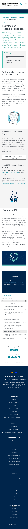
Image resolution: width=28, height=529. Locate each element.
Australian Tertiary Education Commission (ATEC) (14, 432)
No (16, 350)
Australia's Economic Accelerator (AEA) (13, 417)
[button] (25, 301)
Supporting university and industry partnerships (15, 322)
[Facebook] (9, 357)
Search (14, 440)
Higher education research (8, 338)
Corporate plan (14, 514)
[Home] (9, 3)
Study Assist (14, 405)
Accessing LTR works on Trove (13, 60)
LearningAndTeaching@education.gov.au (14, 282)
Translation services (14, 464)
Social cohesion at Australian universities (13, 316)
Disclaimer (14, 446)
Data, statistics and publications (11, 319)
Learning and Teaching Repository (12, 331)
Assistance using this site (14, 461)
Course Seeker (13, 426)
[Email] (19, 357)
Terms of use (14, 452)
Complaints (14, 482)
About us (14, 508)
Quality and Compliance (9, 309)
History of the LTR (10, 62)
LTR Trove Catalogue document (10, 172)
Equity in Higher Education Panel (11, 303)
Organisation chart (14, 517)
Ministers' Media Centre (13, 479)
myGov (13, 399)
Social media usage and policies (14, 485)
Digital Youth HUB (13, 408)
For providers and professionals (17, 17)
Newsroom (14, 476)
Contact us (14, 473)
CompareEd (13, 423)
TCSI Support (13, 411)
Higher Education (5, 17)
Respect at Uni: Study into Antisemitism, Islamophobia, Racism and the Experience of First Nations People (14, 327)
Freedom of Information (14, 455)
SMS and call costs (14, 458)
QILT (14, 420)
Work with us (14, 511)
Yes (12, 350)
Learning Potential (13, 414)
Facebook (13, 491)
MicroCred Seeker (13, 429)
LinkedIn (14, 497)
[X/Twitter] (15, 357)
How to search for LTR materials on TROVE (14, 157)
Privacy (14, 443)
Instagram (13, 494)
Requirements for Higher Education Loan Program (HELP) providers (13, 313)
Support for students (7, 298)
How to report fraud (14, 488)
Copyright (14, 449)
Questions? (8, 65)
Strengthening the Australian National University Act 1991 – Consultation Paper (15, 335)
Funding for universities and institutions (13, 306)
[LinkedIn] (12, 357)
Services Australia (13, 402)
